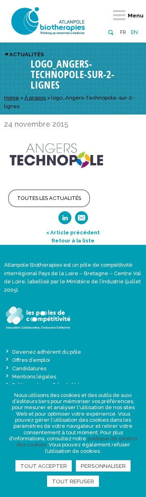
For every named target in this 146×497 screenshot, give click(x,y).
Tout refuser (73, 481)
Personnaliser (103, 466)
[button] (110, 32)
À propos (35, 98)
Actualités (26, 54)
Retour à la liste (73, 241)
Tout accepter (43, 466)
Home (11, 98)
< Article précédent (73, 232)
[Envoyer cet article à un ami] (81, 220)
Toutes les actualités (49, 198)
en (134, 32)
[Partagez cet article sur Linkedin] (65, 220)
